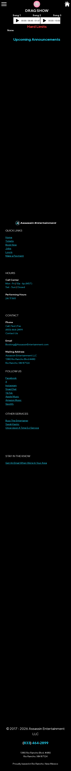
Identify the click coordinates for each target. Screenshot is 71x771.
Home (8, 237)
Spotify (9, 403)
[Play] (44, 20)
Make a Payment (14, 255)
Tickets (9, 241)
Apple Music (12, 396)
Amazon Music (13, 400)
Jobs (8, 248)
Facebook (11, 378)
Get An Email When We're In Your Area (26, 462)
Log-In (8, 252)
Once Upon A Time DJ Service (22, 427)
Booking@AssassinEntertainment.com (27, 344)
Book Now (11, 244)
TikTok (9, 392)
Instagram (11, 385)
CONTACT (11, 315)
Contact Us (11, 333)
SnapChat (11, 389)
